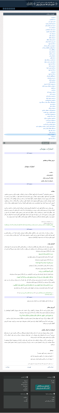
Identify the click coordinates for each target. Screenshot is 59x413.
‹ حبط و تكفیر (51, 367)
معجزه (52, 72)
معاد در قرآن (51, 108)
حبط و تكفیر (51, 132)
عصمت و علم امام (50, 96)
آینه (26, 399)
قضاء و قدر (51, 55)
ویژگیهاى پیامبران (50, 76)
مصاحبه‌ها (25, 386)
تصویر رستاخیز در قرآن (49, 118)
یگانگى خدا (52, 49)
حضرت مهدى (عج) (50, 98)
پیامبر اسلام (51, 80)
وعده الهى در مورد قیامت (48, 112)
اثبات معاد (52, 106)
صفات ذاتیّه (51, 35)
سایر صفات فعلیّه (50, 39)
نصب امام (52, 94)
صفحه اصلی (52, 142)
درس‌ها (25, 380)
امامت (52, 90)
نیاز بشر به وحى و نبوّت (49, 61)
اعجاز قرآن (51, 82)
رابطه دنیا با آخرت (50, 122)
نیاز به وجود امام (50, 92)
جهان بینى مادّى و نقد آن (49, 45)
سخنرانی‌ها (25, 382)
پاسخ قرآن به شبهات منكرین (48, 110)
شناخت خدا (51, 27)
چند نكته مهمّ (51, 130)
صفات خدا (52, 33)
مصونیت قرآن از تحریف (49, 84)
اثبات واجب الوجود (50, 31)
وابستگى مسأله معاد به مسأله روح (47, 102)
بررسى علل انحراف (50, 41)
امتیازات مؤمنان (51, 134)
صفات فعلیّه (51, 37)
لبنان (53, 397)
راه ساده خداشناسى (50, 29)
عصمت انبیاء (51, 66)
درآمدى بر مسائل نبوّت (49, 59)
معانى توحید (51, 51)
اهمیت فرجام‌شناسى (49, 100)
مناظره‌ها (25, 389)
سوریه (53, 399)
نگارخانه (25, 401)
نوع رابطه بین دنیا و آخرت (48, 124)
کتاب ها (52, 380)
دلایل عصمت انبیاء (50, 68)
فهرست (30, 367)
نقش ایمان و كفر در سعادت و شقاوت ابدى (45, 126)
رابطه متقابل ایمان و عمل (48, 128)
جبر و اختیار (51, 53)
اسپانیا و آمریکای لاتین (49, 401)
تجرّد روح (52, 104)
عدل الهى (52, 57)
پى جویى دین (51, 21)
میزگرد (25, 388)
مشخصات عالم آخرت (49, 114)
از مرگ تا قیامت (50, 116)
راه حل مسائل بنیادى (49, 25)
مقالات (52, 382)
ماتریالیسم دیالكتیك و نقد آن (48, 47)
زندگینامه (25, 397)
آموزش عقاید (45, 142)
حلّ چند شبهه (51, 43)
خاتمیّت (52, 88)
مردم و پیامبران (50, 78)
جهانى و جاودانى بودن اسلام (48, 86)
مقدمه (52, 17)
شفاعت (52, 136)
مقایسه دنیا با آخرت (50, 120)
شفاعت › (7, 367)
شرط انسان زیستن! (50, 23)
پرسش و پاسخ (24, 384)
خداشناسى (52, 19)
